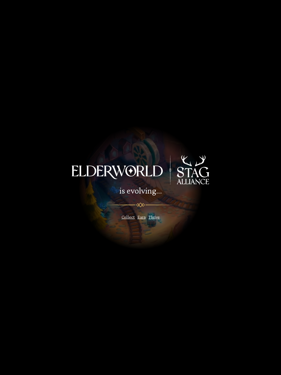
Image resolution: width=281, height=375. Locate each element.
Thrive (154, 217)
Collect (128, 217)
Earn (141, 217)
